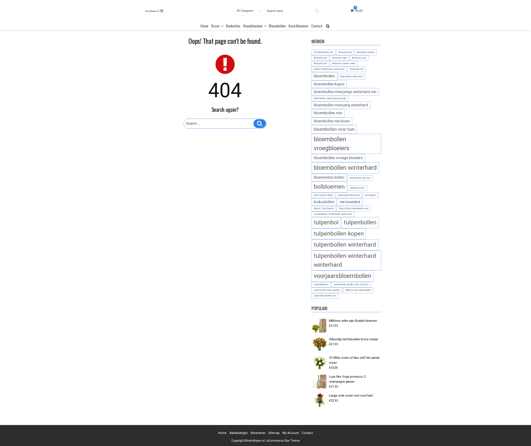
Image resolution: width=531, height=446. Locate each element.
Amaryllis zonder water (344, 63)
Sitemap (274, 433)
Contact (317, 25)
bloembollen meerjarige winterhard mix (345, 92)
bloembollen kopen (329, 84)
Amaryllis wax (359, 58)
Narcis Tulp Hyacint (324, 208)
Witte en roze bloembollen (358, 290)
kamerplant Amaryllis (349, 195)
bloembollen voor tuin (334, 129)
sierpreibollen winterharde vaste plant (333, 214)
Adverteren (258, 433)
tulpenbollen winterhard (345, 244)
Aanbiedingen (238, 433)
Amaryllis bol (345, 52)
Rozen (215, 25)
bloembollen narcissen (332, 121)
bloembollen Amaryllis (351, 76)
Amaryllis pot (320, 58)
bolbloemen (329, 186)
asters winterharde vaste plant (329, 69)
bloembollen (324, 76)
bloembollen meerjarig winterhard (341, 105)
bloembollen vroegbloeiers (332, 144)
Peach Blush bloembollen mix (353, 208)
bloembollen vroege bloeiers (338, 157)
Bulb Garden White (323, 195)
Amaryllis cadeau (365, 52)
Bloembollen (277, 25)
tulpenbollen (360, 222)
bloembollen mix (328, 113)
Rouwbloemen (253, 25)
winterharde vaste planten (327, 290)
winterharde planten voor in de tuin (351, 284)
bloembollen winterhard (345, 167)
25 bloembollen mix (323, 52)
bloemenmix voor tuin (360, 178)
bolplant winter (357, 188)
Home (204, 25)
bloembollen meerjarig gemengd (330, 98)
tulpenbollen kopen (339, 233)
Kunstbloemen (298, 25)
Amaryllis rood (339, 58)
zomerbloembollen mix (325, 295)
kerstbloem (370, 195)
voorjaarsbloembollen (342, 275)
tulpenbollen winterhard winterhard (345, 260)
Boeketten (233, 25)
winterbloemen (321, 284)
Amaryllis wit (320, 63)
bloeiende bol (356, 69)
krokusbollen (324, 202)
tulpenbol (326, 222)
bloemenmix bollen (329, 177)
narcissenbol (350, 202)
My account (291, 433)
